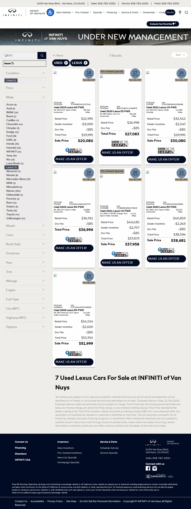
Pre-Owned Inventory (69, 452)
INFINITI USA (22, 459)
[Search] (41, 55)
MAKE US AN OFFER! (71, 159)
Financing (20, 447)
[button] (50, 12)
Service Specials (109, 452)
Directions (20, 453)
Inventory (63, 441)
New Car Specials (67, 457)
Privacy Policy (55, 501)
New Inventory (65, 448)
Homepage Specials (68, 462)
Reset (7, 63)
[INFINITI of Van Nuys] (24, 11)
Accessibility (38, 501)
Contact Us (21, 441)
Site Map (71, 501)
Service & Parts (108, 441)
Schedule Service (109, 448)
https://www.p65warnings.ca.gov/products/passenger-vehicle (39, 493)
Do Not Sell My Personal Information (100, 501)
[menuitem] (25, 80)
